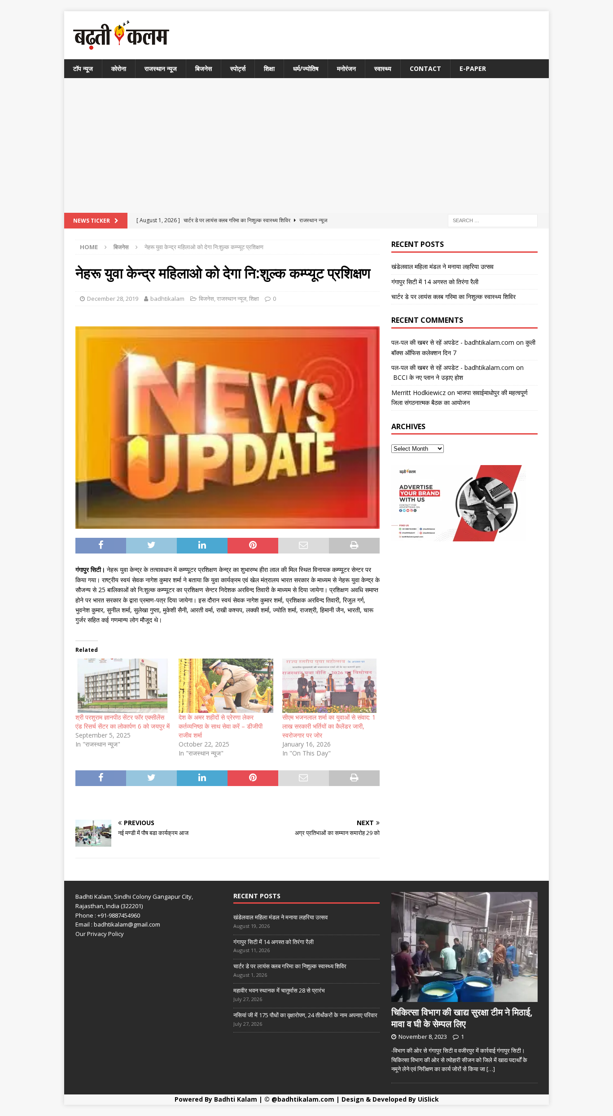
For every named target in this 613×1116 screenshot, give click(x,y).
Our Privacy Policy (99, 934)
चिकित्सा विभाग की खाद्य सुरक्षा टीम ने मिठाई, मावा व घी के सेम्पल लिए (462, 1018)
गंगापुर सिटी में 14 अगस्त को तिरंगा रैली (434, 281)
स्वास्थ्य (382, 68)
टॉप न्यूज (83, 68)
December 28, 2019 (112, 298)
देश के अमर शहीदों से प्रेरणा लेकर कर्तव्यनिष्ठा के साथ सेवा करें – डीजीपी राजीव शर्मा (221, 726)
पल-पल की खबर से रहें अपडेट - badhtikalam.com (452, 342)
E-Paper (473, 68)
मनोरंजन (346, 68)
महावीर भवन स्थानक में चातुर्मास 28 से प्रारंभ (279, 990)
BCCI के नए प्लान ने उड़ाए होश (427, 377)
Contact (425, 68)
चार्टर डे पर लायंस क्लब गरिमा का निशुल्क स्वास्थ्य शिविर (453, 296)
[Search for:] (493, 220)
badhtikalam (167, 298)
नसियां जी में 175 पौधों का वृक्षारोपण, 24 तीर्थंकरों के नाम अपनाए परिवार (305, 1015)
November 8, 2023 (422, 1037)
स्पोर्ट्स (237, 68)
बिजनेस (203, 68)
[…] (490, 1069)
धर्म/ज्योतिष (306, 68)
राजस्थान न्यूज (160, 68)
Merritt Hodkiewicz (418, 392)
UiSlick (428, 1099)
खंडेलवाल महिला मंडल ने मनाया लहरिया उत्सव (442, 266)
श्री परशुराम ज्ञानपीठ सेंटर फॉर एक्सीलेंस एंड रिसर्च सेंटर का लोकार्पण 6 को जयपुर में (122, 721)
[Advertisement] (306, 145)
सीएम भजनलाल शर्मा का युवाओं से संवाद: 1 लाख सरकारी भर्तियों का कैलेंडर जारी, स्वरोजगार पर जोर (329, 726)
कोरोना (118, 68)
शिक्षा (269, 68)
